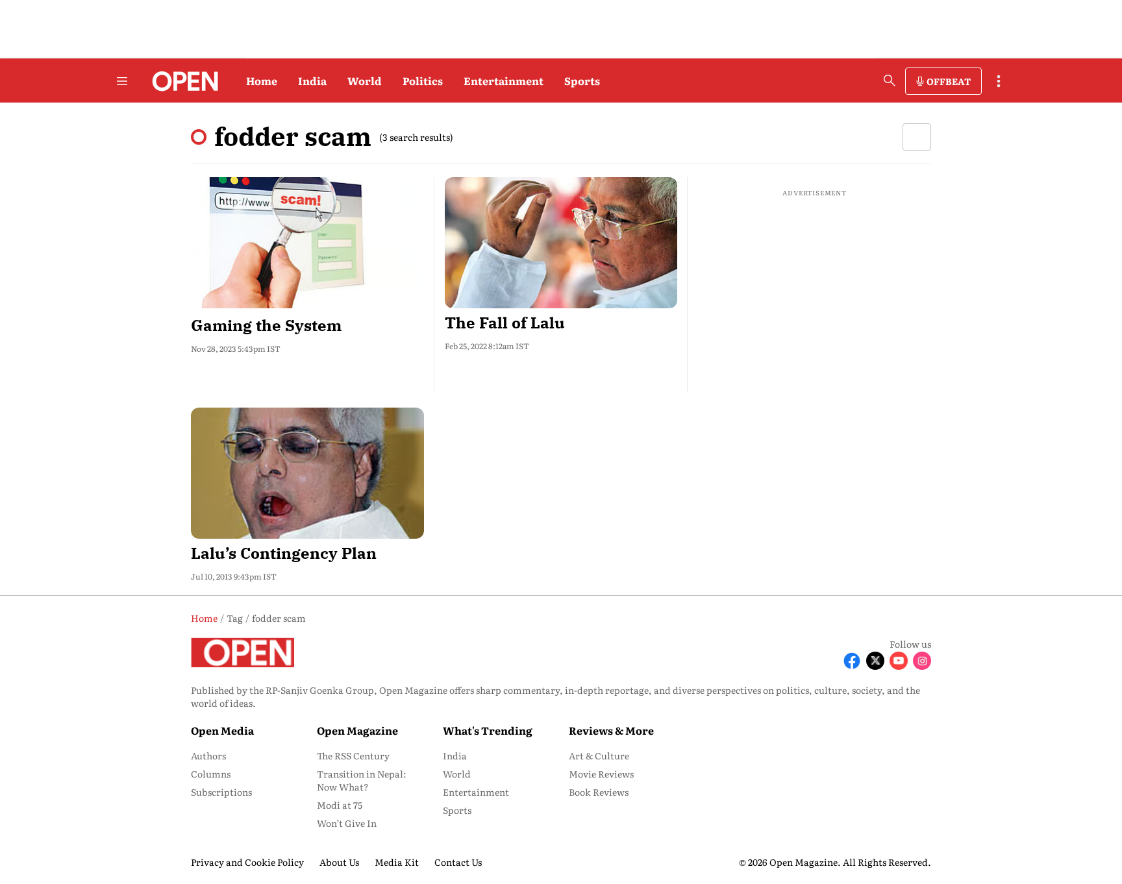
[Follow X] (875, 661)
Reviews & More (611, 730)
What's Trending (487, 730)
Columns (211, 773)
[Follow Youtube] (899, 661)
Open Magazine (357, 730)
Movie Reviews (601, 773)
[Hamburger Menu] (122, 81)
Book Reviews (599, 791)
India (312, 80)
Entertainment (503, 80)
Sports (582, 80)
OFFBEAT (949, 81)
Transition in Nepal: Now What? (361, 780)
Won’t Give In (347, 822)
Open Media (222, 730)
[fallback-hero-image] (307, 242)
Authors (208, 755)
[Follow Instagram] (922, 661)
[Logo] (181, 81)
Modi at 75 (339, 804)
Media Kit (397, 861)
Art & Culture (599, 755)
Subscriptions (221, 791)
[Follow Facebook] (852, 661)
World (364, 80)
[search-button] (889, 80)
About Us (339, 861)
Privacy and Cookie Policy (247, 861)
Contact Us (458, 861)
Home (261, 80)
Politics (423, 80)
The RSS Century (353, 755)
